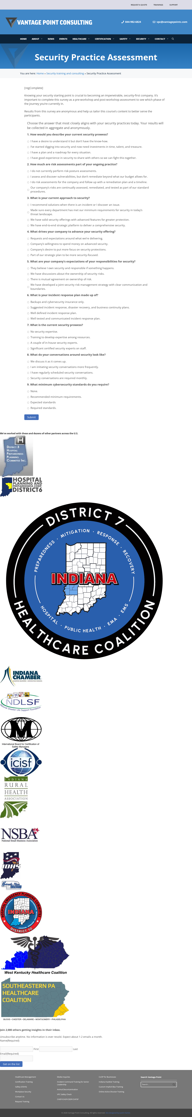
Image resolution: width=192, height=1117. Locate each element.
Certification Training (24, 1082)
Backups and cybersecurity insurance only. (57, 302)
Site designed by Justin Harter (118, 1113)
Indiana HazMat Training (109, 1082)
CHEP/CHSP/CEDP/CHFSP (68, 1099)
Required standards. (43, 408)
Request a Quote (139, 5)
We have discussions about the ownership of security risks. (67, 274)
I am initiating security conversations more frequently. (65, 367)
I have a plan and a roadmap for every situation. (61, 152)
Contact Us (19, 1096)
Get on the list (11, 1064)
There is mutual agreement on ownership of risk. (61, 279)
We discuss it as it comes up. (48, 361)
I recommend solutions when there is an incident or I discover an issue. (75, 205)
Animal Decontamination (67, 1089)
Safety (123, 38)
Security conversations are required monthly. (59, 378)
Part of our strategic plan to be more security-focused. (64, 255)
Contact (160, 38)
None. (34, 391)
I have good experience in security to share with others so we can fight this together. (83, 158)
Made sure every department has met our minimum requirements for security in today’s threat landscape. (86, 212)
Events (63, 38)
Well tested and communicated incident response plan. (65, 318)
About (35, 38)
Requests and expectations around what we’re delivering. (67, 238)
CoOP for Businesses (107, 1077)
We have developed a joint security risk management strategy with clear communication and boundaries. (89, 287)
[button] (172, 39)
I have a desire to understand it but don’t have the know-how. (69, 141)
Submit (31, 417)
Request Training (22, 1101)
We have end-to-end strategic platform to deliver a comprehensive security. (78, 225)
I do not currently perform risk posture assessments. (64, 171)
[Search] (174, 1084)
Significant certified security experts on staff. (58, 348)
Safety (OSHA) (21, 1086)
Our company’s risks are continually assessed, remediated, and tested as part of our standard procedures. (90, 189)
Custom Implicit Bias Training (111, 1086)
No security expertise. (44, 331)
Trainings (158, 5)
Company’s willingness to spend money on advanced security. (69, 244)
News (51, 38)
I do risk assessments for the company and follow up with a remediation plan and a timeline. (89, 182)
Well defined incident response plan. (54, 313)
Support (174, 5)
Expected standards (43, 402)
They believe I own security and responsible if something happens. (72, 268)
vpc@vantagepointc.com (172, 22)
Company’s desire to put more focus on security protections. (68, 249)
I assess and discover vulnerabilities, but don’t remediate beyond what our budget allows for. (89, 176)
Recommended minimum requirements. (56, 397)
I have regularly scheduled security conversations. (62, 372)
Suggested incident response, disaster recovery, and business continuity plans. (80, 307)
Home (23, 38)
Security (141, 38)
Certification (103, 38)
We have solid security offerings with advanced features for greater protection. (80, 219)
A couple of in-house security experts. (54, 343)
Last (75, 1049)
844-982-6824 (133, 22)
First (36, 1049)
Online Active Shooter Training (111, 1091)
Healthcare (79, 38)
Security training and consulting (65, 73)
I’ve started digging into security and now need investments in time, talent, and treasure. (86, 147)
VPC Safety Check (64, 1094)
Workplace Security (23, 1091)
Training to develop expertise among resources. (60, 337)
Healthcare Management (25, 1077)
